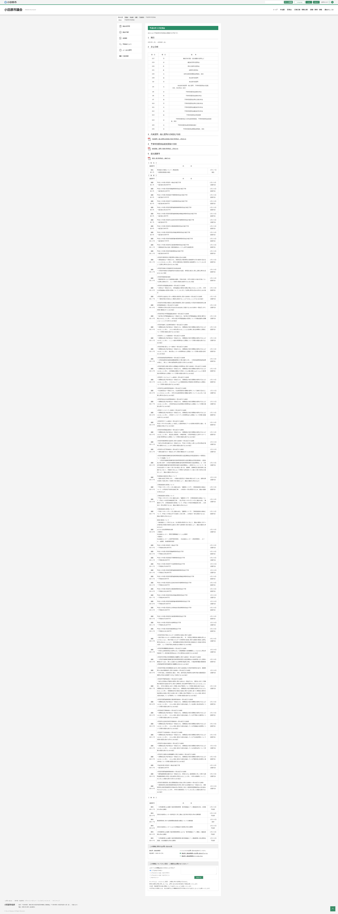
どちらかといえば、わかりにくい (160, 875)
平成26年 (141, 17)
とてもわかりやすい (156, 870)
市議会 (126, 17)
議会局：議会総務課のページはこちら (192, 856)
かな (308, 2)
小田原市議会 (20, 9)
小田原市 (10, 2)
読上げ (316, 2)
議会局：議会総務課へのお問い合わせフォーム (195, 853)
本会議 (131, 17)
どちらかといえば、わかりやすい (160, 872)
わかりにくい (155, 877)
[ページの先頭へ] (332, 908)
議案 (136, 17)
